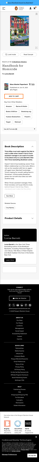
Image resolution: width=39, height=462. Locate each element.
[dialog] (19, 448)
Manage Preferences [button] (9, 454)
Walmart (18, 122)
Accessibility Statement (19, 334)
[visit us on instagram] (29, 305)
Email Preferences (19, 361)
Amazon (9, 106)
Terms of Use (20, 364)
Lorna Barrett (9, 74)
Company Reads (19, 356)
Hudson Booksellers (13, 117)
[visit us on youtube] (17, 305)
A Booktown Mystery (19, 62)
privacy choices (16, 451)
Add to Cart (14, 96)
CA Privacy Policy (19, 369)
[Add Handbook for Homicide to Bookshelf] (36, 14)
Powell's (27, 117)
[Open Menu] (3, 8)
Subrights (19, 400)
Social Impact (19, 331)
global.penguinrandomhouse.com (19, 308)
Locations (19, 326)
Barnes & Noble (21, 106)
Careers (19, 336)
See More (9, 196)
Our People (19, 323)
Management (19, 328)
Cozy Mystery (10, 208)
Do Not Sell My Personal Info (19, 372)
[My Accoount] (30, 8)
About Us (19, 318)
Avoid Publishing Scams (19, 377)
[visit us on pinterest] (25, 305)
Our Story (19, 320)
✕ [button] (36, 437)
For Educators (19, 397)
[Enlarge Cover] (36, 48)
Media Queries (19, 351)
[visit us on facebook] (9, 305)
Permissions (19, 403)
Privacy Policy (19, 367)
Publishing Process (20, 389)
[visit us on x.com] (13, 305)
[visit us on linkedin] (21, 305)
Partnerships (20, 348)
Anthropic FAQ (19, 380)
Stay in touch (20, 298)
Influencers (19, 353)
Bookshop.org (26, 111)
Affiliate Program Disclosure (19, 375)
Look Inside (11, 54)
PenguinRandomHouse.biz (19, 359)
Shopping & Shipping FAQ (19, 395)
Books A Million (11, 111)
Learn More (10, 260)
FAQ (19, 392)
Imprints (19, 339)
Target (8, 122)
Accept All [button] (32, 455)
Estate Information (19, 405)
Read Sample (28, 54)
